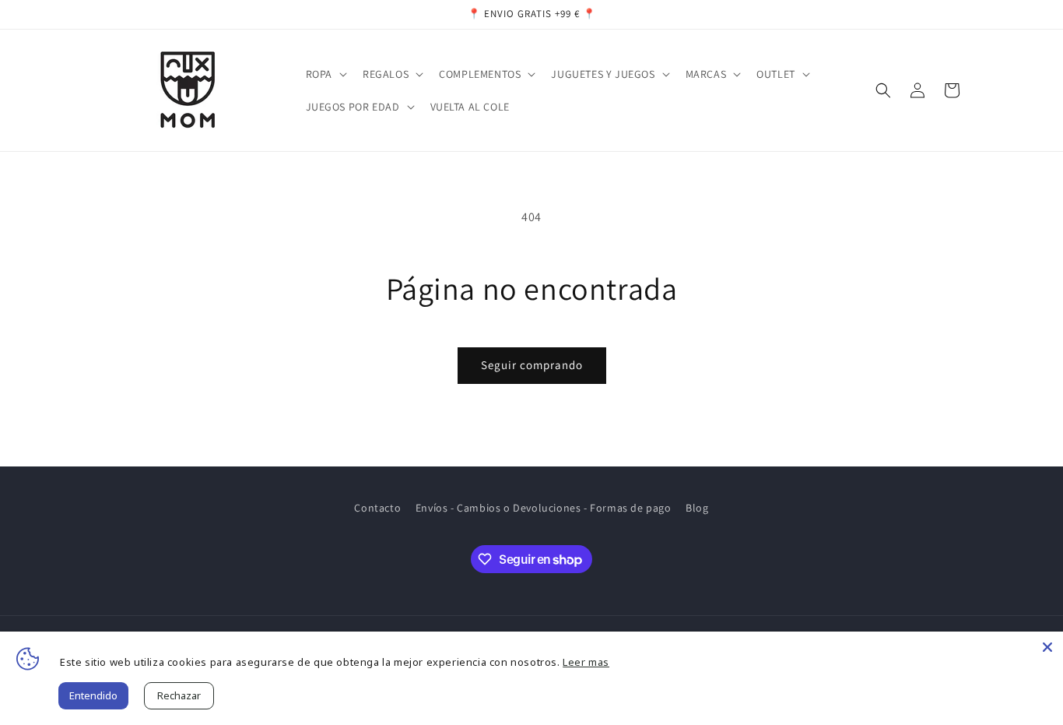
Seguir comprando (532, 364)
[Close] (1047, 647)
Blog (697, 508)
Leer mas (586, 662)
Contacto (377, 508)
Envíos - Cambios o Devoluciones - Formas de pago (544, 508)
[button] (324, 74)
